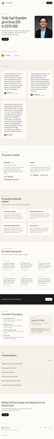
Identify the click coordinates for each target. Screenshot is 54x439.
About (43, 2)
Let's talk (49, 2)
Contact (50, 427)
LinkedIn (45, 427)
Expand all (50, 360)
